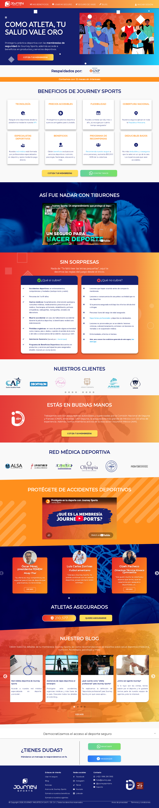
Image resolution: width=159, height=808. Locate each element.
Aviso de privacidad (119, 802)
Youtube (79, 789)
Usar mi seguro (63, 4)
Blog (105, 4)
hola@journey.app (103, 780)
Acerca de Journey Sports (55, 789)
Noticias (48, 785)
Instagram (80, 781)
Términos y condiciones (140, 802)
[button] (79, 733)
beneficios (58, 151)
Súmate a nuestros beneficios (55, 793)
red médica (20, 151)
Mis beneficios (41, 4)
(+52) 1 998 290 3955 (104, 777)
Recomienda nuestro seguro (98, 151)
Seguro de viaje (87, 4)
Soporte (99, 787)
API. (35, 123)
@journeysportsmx (104, 784)
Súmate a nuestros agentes (55, 798)
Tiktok (78, 785)
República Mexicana (137, 123)
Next (156, 572)
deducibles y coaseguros (139, 151)
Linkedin (79, 793)
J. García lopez (61, 339)
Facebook (80, 777)
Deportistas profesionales (100, 318)
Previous (4, 675)
